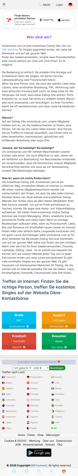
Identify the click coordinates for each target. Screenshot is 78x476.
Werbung (34, 440)
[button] (4, 4)
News (21, 434)
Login (59, 4)
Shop (40, 434)
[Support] (64, 471)
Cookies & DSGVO (15, 440)
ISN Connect (39, 465)
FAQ (59, 444)
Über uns (48, 440)
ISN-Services (10, 49)
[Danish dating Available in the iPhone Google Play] (39, 450)
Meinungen (53, 434)
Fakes (31, 434)
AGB (18, 444)
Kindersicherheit (33, 444)
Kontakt (50, 444)
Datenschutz (64, 440)
